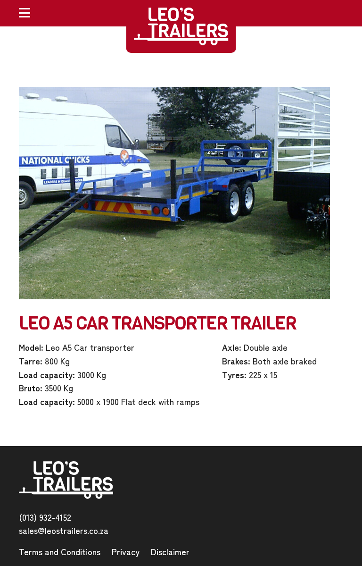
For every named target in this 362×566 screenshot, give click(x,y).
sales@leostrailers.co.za (63, 530)
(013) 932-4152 (45, 517)
